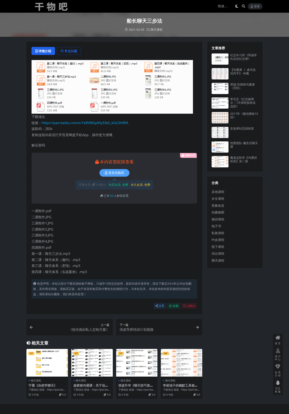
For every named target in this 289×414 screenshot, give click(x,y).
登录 (257, 6)
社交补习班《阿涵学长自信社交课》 (243, 57)
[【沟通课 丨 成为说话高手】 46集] (220, 73)
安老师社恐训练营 (242, 128)
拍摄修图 (218, 212)
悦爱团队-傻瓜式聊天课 (244, 145)
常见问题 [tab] (71, 51)
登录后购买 (116, 173)
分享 (161, 305)
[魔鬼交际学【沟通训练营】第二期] (220, 161)
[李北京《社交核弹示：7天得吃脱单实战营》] (220, 103)
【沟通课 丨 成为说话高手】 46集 (243, 71)
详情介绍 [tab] (45, 51)
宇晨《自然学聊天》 (43, 385)
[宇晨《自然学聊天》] (47, 362)
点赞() (191, 305)
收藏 (175, 305)
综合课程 (218, 253)
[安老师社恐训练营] (220, 132)
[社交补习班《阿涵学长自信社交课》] (220, 59)
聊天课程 (156, 29)
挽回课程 (218, 219)
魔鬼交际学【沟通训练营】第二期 (243, 159)
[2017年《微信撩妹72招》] (220, 117)
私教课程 (218, 233)
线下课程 (218, 247)
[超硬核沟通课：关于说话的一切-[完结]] (92, 362)
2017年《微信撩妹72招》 (244, 115)
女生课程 (218, 198)
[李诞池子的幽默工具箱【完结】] (181, 362)
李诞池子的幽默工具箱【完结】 (179, 387)
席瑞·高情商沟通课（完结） (242, 86)
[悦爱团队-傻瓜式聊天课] (220, 147)
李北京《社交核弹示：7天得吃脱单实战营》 (243, 102)
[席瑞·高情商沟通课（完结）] (220, 88)
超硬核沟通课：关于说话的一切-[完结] (90, 387)
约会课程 (218, 240)
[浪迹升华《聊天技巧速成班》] (137, 362)
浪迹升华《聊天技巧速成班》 (135, 387)
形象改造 (218, 205)
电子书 (216, 226)
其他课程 (218, 192)
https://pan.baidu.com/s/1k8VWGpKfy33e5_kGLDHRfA (85, 122)
